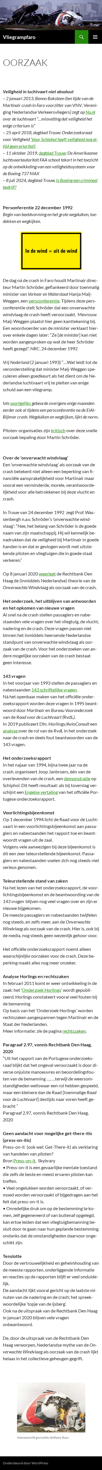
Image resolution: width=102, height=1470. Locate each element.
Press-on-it (24, 1160)
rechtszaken (74, 1031)
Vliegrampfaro (19, 37)
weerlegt (47, 573)
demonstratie (77, 778)
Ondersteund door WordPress (25, 1463)
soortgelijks (20, 403)
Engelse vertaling (41, 792)
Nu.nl (90, 112)
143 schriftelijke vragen (54, 689)
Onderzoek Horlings (41, 990)
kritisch (58, 430)
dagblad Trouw (52, 153)
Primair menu (95, 37)
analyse (10, 730)
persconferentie (44, 300)
